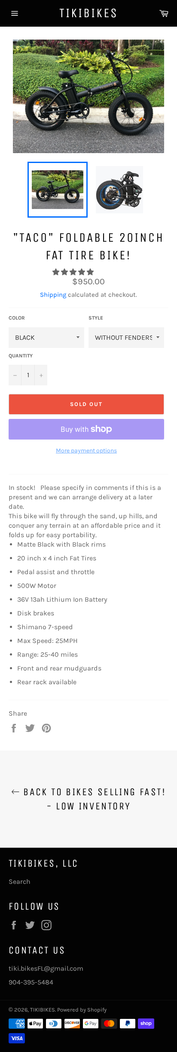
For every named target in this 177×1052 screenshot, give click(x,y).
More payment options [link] (86, 450)
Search (20, 881)
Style (95, 318)
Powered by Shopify (82, 1009)
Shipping (53, 294)
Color (17, 318)
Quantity (21, 356)
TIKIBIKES (88, 13)
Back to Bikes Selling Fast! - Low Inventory (93, 799)
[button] (73, 272)
